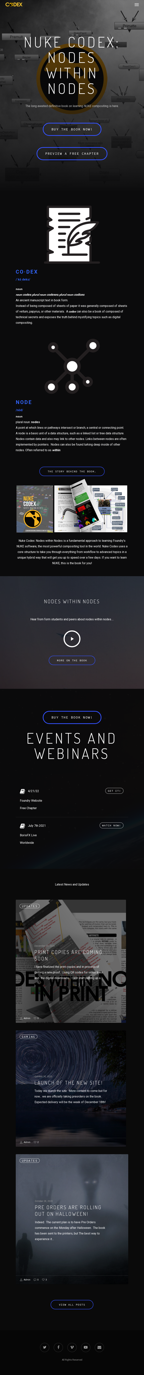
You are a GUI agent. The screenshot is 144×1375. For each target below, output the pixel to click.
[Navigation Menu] (137, 4)
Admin (26, 1018)
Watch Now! (111, 825)
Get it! (114, 790)
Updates (30, 906)
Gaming (28, 1037)
